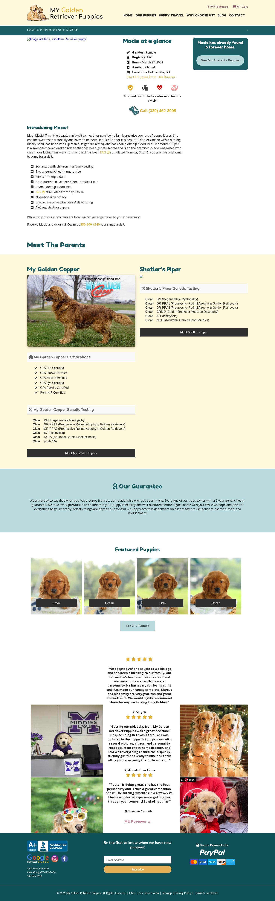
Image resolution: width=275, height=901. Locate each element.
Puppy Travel (171, 15)
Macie (73, 30)
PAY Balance (218, 7)
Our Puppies (145, 15)
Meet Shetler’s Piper (193, 332)
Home (128, 15)
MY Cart (242, 7)
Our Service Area (149, 893)
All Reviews (135, 821)
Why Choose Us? (201, 15)
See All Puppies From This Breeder (151, 77)
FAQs (132, 893)
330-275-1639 (34, 876)
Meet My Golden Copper (81, 453)
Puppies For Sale (52, 30)
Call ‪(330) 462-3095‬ (158, 110)
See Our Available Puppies (220, 60)
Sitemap (167, 893)
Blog (222, 15)
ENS (103, 152)
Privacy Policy (183, 893)
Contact (237, 15)
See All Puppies (137, 626)
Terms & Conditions (206, 893)
